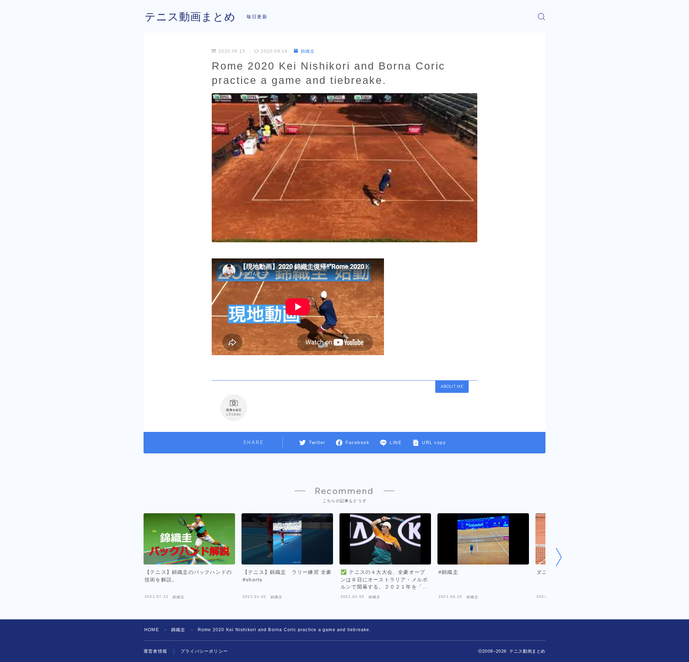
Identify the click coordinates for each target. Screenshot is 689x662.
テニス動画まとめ (190, 17)
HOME (151, 629)
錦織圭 (308, 51)
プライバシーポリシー (204, 651)
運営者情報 (155, 651)
